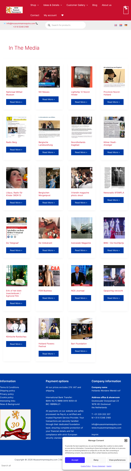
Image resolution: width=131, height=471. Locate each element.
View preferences (117, 460)
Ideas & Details (51, 5)
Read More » (16, 103)
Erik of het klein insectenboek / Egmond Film (13, 293)
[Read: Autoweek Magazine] (81, 228)
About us (106, 5)
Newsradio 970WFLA (114, 192)
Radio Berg (11, 142)
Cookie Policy (86, 466)
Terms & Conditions (9, 387)
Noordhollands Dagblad (78, 143)
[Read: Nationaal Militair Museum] (16, 76)
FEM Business (45, 290)
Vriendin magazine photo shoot (80, 194)
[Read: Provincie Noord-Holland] (114, 76)
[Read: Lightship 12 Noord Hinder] (81, 76)
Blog (94, 5)
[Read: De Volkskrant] (49, 228)
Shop (33, 5)
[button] (126, 440)
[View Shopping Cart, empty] (125, 10)
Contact (34, 15)
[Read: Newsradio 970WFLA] (114, 177)
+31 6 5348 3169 (21, 27)
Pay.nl (63, 414)
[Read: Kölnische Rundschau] (16, 325)
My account (50, 15)
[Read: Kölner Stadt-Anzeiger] (114, 127)
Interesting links (7, 401)
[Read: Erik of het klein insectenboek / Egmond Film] (16, 275)
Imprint (109, 466)
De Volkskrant (45, 243)
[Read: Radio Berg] (16, 127)
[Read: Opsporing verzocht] (114, 275)
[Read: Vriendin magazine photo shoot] (81, 177)
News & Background (10, 404)
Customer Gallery (76, 5)
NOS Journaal (77, 290)
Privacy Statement (98, 466)
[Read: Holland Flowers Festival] (49, 328)
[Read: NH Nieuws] (49, 76)
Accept (75, 460)
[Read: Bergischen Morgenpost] (49, 177)
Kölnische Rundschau (16, 336)
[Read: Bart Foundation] (81, 328)
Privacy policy (7, 394)
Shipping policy (7, 390)
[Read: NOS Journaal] (81, 275)
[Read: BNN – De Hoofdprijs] (114, 228)
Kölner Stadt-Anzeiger (110, 143)
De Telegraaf (12, 243)
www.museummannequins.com (106, 427)
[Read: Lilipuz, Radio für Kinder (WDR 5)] (16, 177)
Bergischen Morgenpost (44, 194)
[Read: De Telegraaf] (16, 228)
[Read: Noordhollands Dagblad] (81, 127)
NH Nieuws (44, 92)
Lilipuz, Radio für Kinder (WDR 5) (14, 194)
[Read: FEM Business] (49, 275)
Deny (96, 460)
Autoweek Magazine (81, 243)
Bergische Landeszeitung (46, 143)
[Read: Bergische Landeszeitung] (49, 127)
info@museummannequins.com (21, 23)
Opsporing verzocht (113, 290)
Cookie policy (6, 397)
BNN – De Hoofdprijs (114, 243)
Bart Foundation (79, 343)
